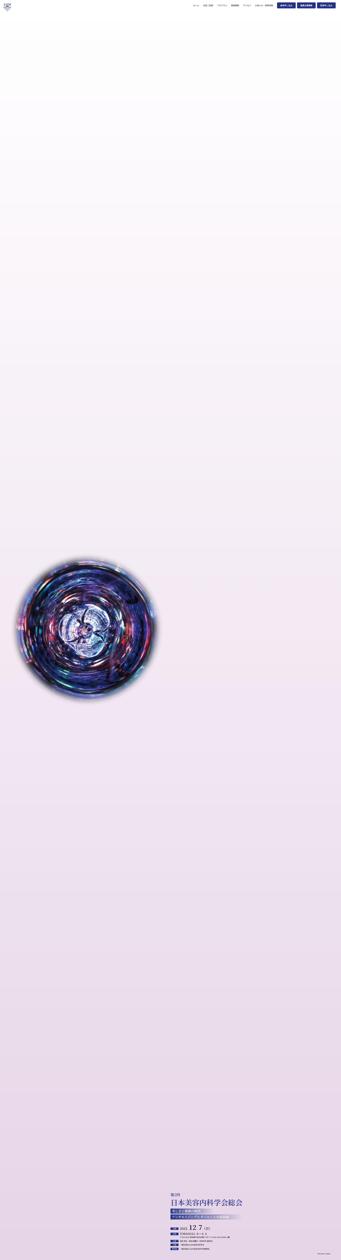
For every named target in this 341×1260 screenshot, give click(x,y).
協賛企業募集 (306, 5)
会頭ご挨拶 (208, 5)
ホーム (196, 5)
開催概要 (235, 5)
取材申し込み (326, 5)
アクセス (247, 5)
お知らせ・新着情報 (264, 5)
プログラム (222, 5)
